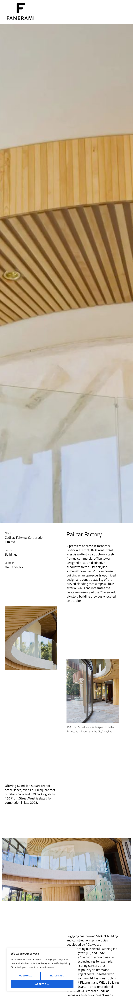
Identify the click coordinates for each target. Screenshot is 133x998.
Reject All (57, 976)
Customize (25, 976)
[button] (127, 12)
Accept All (42, 984)
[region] (42, 970)
